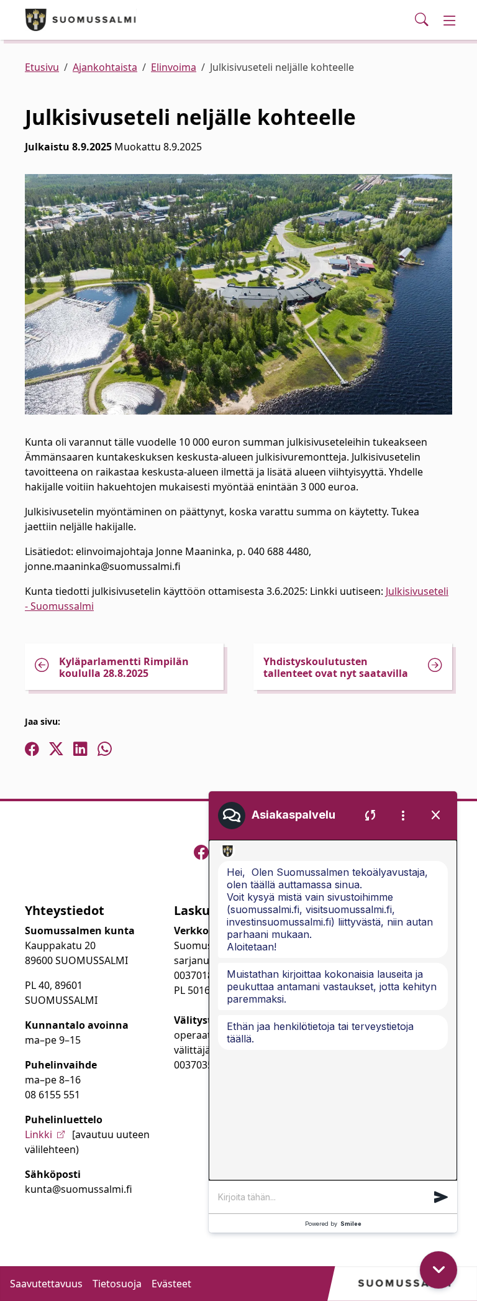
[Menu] (449, 20)
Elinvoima (173, 67)
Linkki (38, 1134)
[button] (441, 1197)
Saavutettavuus (46, 1283)
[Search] (421, 20)
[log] (333, 1010)
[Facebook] (201, 852)
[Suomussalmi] (81, 20)
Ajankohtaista (105, 67)
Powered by (333, 1223)
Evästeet (171, 1283)
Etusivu (42, 67)
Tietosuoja (117, 1283)
